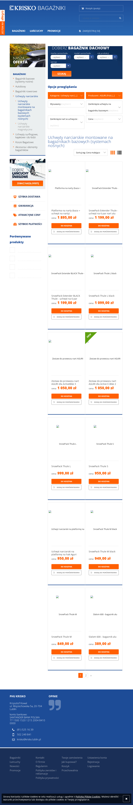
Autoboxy (20, 86)
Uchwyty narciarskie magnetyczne (25, 126)
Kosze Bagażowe (24, 142)
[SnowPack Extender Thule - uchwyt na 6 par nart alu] (103, 183)
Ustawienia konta (97, 757)
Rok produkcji (103, 53)
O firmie (40, 761)
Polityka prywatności (47, 777)
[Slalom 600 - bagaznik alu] (103, 609)
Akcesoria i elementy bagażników (26, 148)
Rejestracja (93, 761)
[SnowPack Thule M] (66, 609)
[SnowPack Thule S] (103, 439)
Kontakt (40, 757)
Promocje (15, 770)
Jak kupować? (69, 761)
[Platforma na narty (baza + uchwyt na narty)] (66, 183)
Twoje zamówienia (72, 757)
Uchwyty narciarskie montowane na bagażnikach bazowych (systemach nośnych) (26, 109)
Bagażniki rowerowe (26, 91)
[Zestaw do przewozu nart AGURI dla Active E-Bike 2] (103, 353)
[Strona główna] (37, 7)
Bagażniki (19, 74)
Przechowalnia (70, 770)
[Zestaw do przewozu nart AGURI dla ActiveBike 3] (66, 353)
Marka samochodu (59, 53)
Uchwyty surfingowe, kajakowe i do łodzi (26, 136)
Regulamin (42, 766)
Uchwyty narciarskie (26, 96)
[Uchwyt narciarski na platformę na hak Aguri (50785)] (66, 524)
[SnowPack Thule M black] (103, 524)
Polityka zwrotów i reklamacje (46, 772)
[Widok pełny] (119, 152)
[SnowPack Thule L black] (103, 268)
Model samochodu (82, 53)
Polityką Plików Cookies (88, 796)
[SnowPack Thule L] (66, 439)
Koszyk (65, 766)
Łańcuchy (15, 761)
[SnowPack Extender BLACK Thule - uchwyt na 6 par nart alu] (66, 268)
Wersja (54, 62)
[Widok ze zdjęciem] (112, 152)
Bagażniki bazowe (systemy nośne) (25, 80)
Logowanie (93, 766)
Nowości (14, 766)
